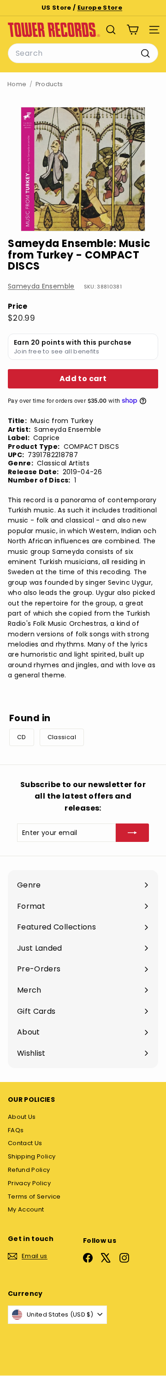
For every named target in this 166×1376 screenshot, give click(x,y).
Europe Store (99, 7)
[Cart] (132, 29)
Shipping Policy (31, 1156)
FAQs (16, 1130)
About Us (22, 1116)
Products (49, 84)
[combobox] (83, 53)
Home (16, 84)
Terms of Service (34, 1196)
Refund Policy (29, 1169)
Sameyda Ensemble (41, 286)
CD (21, 737)
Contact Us (25, 1143)
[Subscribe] (132, 832)
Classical (61, 737)
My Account (26, 1209)
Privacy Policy (29, 1183)
